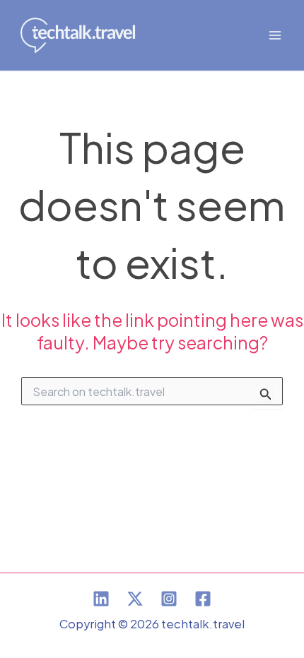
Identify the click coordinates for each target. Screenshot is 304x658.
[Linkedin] (101, 598)
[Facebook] (202, 598)
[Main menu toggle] (274, 35)
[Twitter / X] (135, 598)
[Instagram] (168, 598)
